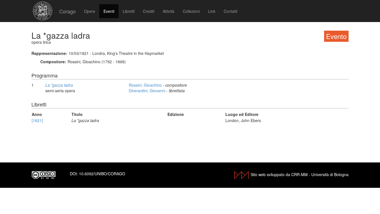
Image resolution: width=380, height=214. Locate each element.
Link (211, 11)
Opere (89, 11)
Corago (67, 11)
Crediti (148, 11)
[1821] (37, 120)
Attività (168, 11)
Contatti (230, 11)
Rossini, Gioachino (146, 85)
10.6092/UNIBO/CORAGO (102, 173)
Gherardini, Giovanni (147, 90)
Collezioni (191, 11)
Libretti (129, 11)
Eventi (108, 11)
